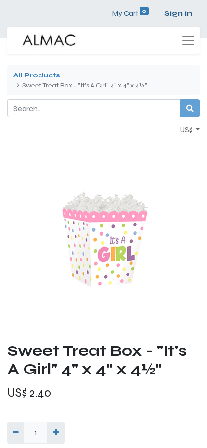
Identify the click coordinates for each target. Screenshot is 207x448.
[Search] (190, 108)
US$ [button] (187, 129)
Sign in (178, 13)
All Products (36, 75)
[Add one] (55, 433)
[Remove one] (15, 433)
